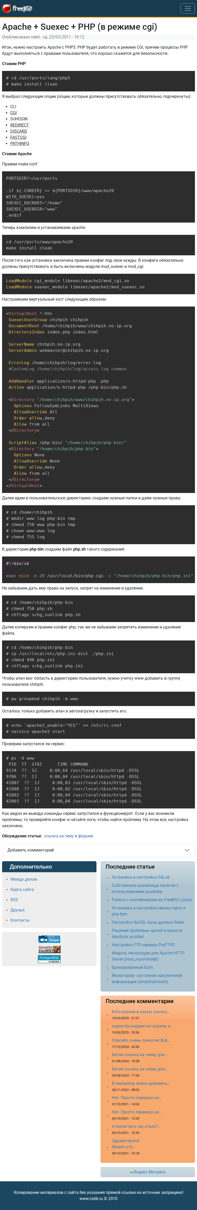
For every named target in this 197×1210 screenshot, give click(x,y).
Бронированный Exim (132, 967)
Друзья (18, 910)
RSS (14, 899)
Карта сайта (22, 889)
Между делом (24, 879)
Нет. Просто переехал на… (137, 1097)
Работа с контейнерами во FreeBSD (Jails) (152, 899)
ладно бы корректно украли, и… (142, 1026)
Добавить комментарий (30, 850)
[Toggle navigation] (188, 8)
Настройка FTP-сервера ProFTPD (143, 944)
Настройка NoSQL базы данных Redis (148, 922)
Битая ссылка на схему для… (140, 1054)
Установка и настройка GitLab (141, 877)
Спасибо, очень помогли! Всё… (141, 1040)
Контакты (20, 920)
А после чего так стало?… (136, 1126)
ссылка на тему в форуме (68, 836)
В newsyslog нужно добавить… (141, 1083)
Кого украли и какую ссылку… (141, 1011)
